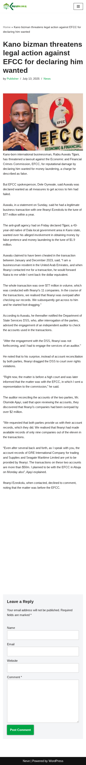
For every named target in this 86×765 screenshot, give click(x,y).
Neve (26, 761)
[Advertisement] (43, 539)
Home (7, 27)
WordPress (56, 761)
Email (10, 644)
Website (12, 660)
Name (11, 627)
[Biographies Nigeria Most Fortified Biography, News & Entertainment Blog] (15, 6)
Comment (14, 677)
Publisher (13, 78)
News (47, 78)
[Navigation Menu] (78, 6)
